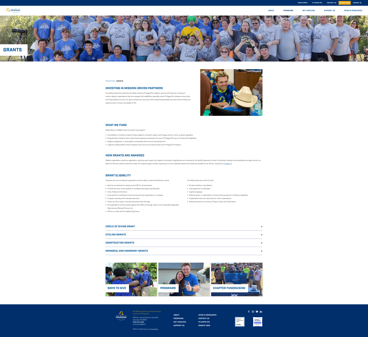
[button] (184, 226)
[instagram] (252, 311)
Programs (110, 81)
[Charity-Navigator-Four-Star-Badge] (257, 318)
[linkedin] (260, 311)
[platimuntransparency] (240, 318)
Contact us (227, 163)
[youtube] (256, 311)
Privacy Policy (154, 329)
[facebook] (248, 311)
